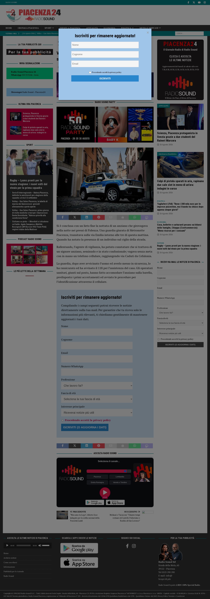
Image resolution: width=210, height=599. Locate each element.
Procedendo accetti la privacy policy (106, 72)
